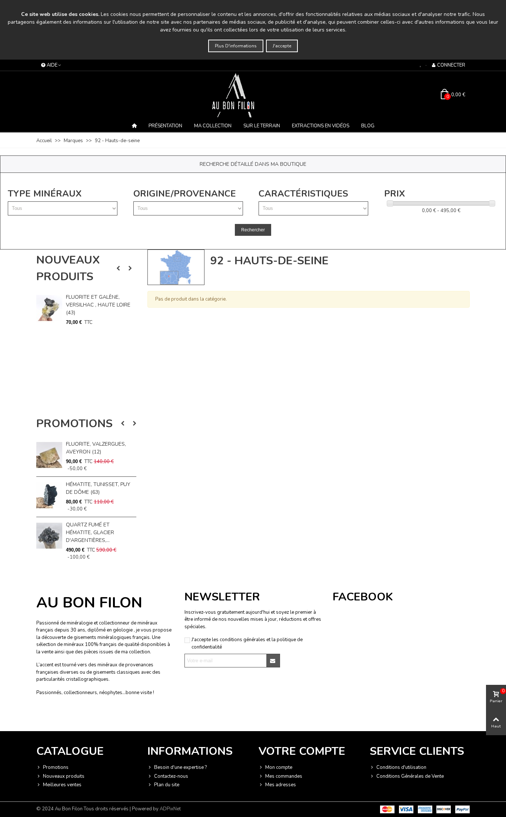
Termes (110, 716)
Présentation (165, 126)
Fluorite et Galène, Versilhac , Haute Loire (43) (98, 305)
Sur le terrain (261, 126)
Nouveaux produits (68, 268)
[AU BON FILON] (253, 95)
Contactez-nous (171, 776)
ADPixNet (170, 809)
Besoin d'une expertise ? (180, 767)
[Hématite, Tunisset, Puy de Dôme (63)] (49, 495)
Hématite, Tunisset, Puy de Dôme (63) (98, 488)
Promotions (74, 423)
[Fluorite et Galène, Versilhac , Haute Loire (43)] (49, 308)
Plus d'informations (236, 46)
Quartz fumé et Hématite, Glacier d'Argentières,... (90, 532)
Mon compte (278, 767)
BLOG (367, 126)
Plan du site (166, 784)
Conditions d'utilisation (401, 767)
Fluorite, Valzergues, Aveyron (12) (96, 448)
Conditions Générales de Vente (410, 776)
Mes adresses (280, 784)
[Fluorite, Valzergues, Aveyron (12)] (49, 455)
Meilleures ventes (62, 784)
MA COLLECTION (213, 126)
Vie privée (92, 716)
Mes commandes (283, 776)
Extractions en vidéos (320, 126)
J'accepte (282, 46)
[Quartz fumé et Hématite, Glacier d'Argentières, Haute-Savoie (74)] (49, 535)
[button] (118, 268)
